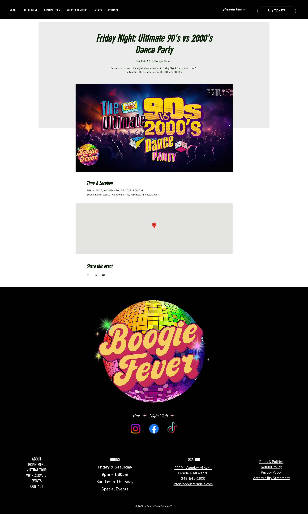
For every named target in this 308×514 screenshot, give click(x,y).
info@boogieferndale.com (193, 484)
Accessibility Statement (271, 478)
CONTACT (36, 486)
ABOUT (36, 459)
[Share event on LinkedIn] (103, 275)
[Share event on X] (95, 275)
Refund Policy (271, 467)
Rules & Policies (271, 462)
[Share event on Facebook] (88, 275)
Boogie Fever (234, 9)
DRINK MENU (36, 464)
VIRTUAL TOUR (37, 470)
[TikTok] (172, 428)
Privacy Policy (271, 472)
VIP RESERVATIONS (36, 475)
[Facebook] (153, 428)
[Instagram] (135, 428)
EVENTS (37, 481)
